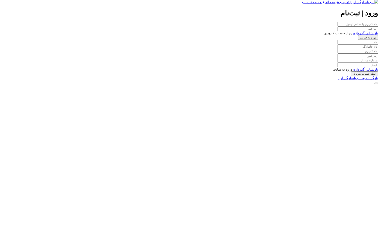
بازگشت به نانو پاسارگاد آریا (358, 78)
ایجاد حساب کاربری (364, 73)
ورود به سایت (368, 37)
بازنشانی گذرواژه (365, 33)
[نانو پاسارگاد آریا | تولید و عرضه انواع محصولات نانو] (340, 2)
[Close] (376, 83)
